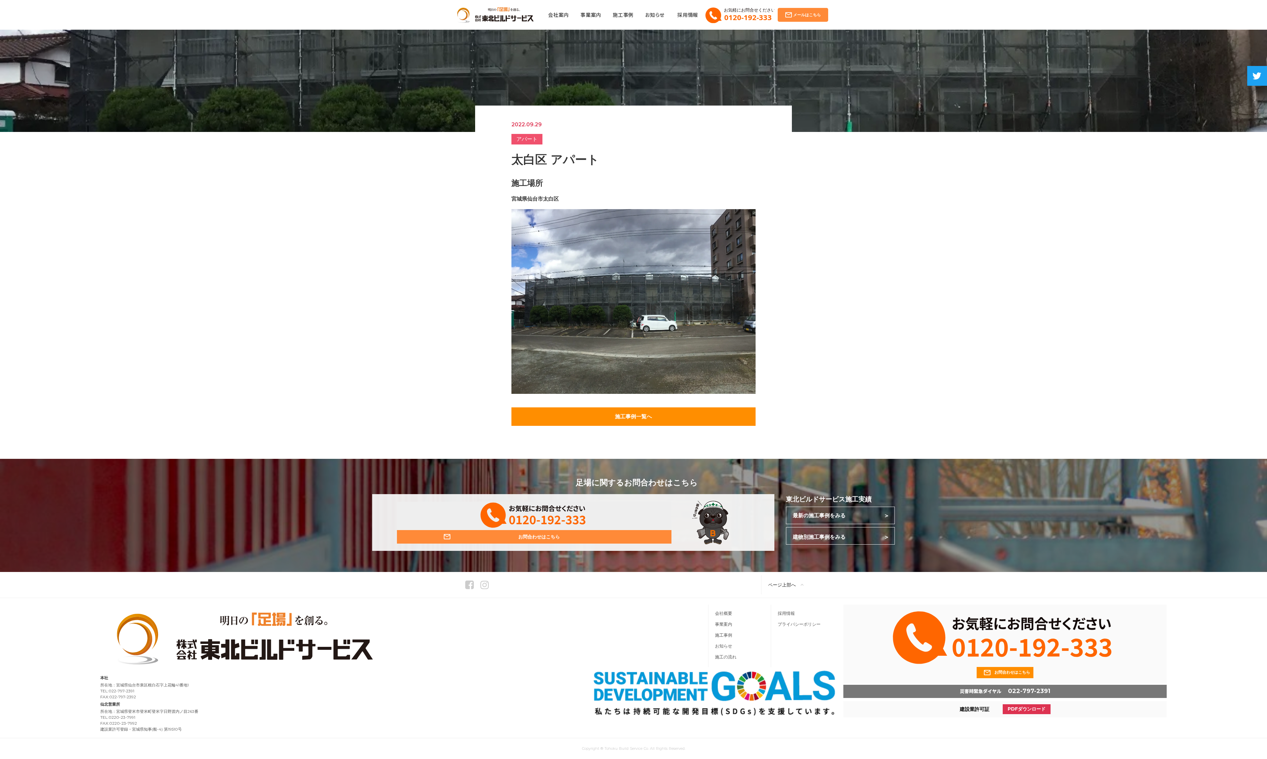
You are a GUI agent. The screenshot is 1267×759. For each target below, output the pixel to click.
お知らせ (723, 646)
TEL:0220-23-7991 (117, 717)
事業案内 (723, 624)
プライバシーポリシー (799, 624)
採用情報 (786, 613)
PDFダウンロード (1027, 709)
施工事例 (723, 635)
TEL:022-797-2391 (117, 691)
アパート (526, 139)
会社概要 (723, 613)
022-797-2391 (1029, 691)
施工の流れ (725, 657)
